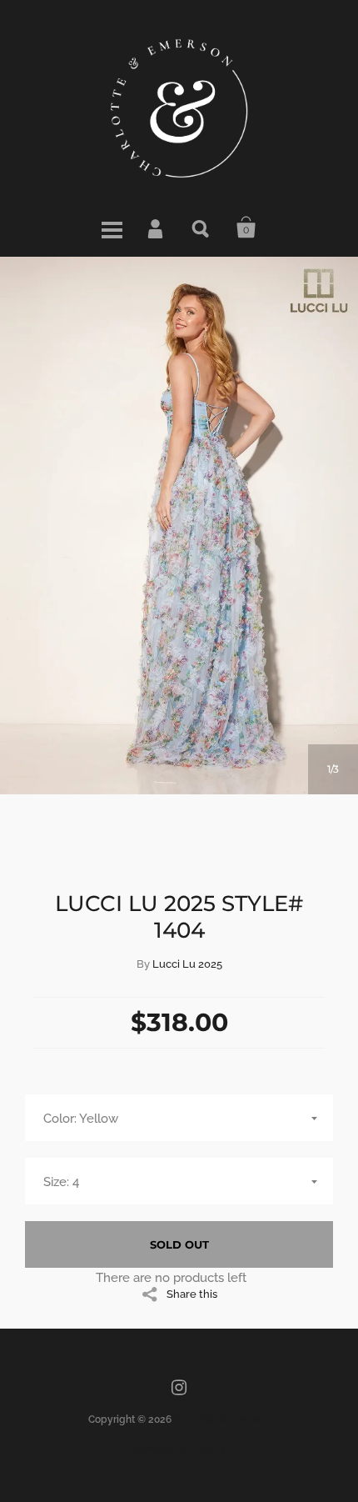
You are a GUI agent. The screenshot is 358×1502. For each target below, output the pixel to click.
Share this (192, 1293)
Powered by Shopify (179, 1448)
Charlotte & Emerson (222, 1419)
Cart (246, 228)
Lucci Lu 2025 (187, 964)
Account (157, 228)
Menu (112, 228)
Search (201, 228)
